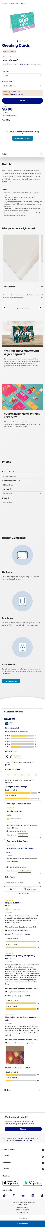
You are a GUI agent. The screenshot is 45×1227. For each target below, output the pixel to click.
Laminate (9, 489)
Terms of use (22, 1204)
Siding (6, 498)
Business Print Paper (11, 480)
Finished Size (7, 81)
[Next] (41, 308)
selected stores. (17, 94)
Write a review (25, 64)
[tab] (22, 712)
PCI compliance (22, 1207)
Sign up (23, 1129)
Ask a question (36, 64)
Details (4, 154)
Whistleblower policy (22, 1210)
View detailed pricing (9, 116)
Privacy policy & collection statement (23, 1202)
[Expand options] (41, 154)
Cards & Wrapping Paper (10, 3)
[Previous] (4, 308)
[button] (22, 22)
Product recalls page (24, 1140)
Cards (23, 3)
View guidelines (11, 681)
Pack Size (5, 71)
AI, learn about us (22, 1212)
